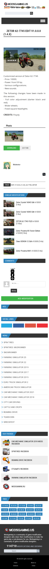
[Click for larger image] (14, 136)
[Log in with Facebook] (12, 275)
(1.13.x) (22, 506)
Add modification (25, 298)
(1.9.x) (39, 514)
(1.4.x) (23, 185)
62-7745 (29, 185)
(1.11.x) (13, 518)
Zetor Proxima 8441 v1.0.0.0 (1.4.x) (29, 251)
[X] (44, 174)
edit (12, 185)
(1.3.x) (28, 518)
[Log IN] (36, 14)
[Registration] (41, 14)
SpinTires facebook (20, 451)
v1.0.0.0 (17, 185)
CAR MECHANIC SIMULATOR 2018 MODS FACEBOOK (27, 442)
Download (11, 148)
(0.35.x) (5, 514)
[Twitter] (6, 326)
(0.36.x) (21, 510)
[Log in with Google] (12, 278)
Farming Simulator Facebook (24, 478)
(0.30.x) (31, 514)
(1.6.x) (4, 510)
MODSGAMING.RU (18, 486)
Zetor (34, 185)
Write (14, 291)
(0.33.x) (22, 514)
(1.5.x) (21, 518)
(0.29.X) (38, 510)
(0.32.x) (14, 506)
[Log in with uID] (12, 271)
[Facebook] (18, 326)
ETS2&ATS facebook (20, 469)
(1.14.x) (5, 506)
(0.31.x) (38, 506)
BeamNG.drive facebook (22, 460)
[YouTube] (42, 326)
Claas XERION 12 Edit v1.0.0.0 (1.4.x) (29, 241)
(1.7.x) (4, 518)
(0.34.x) (30, 510)
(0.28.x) (14, 514)
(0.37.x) (36, 518)
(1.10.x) (13, 510)
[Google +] (30, 326)
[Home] (24, 7)
